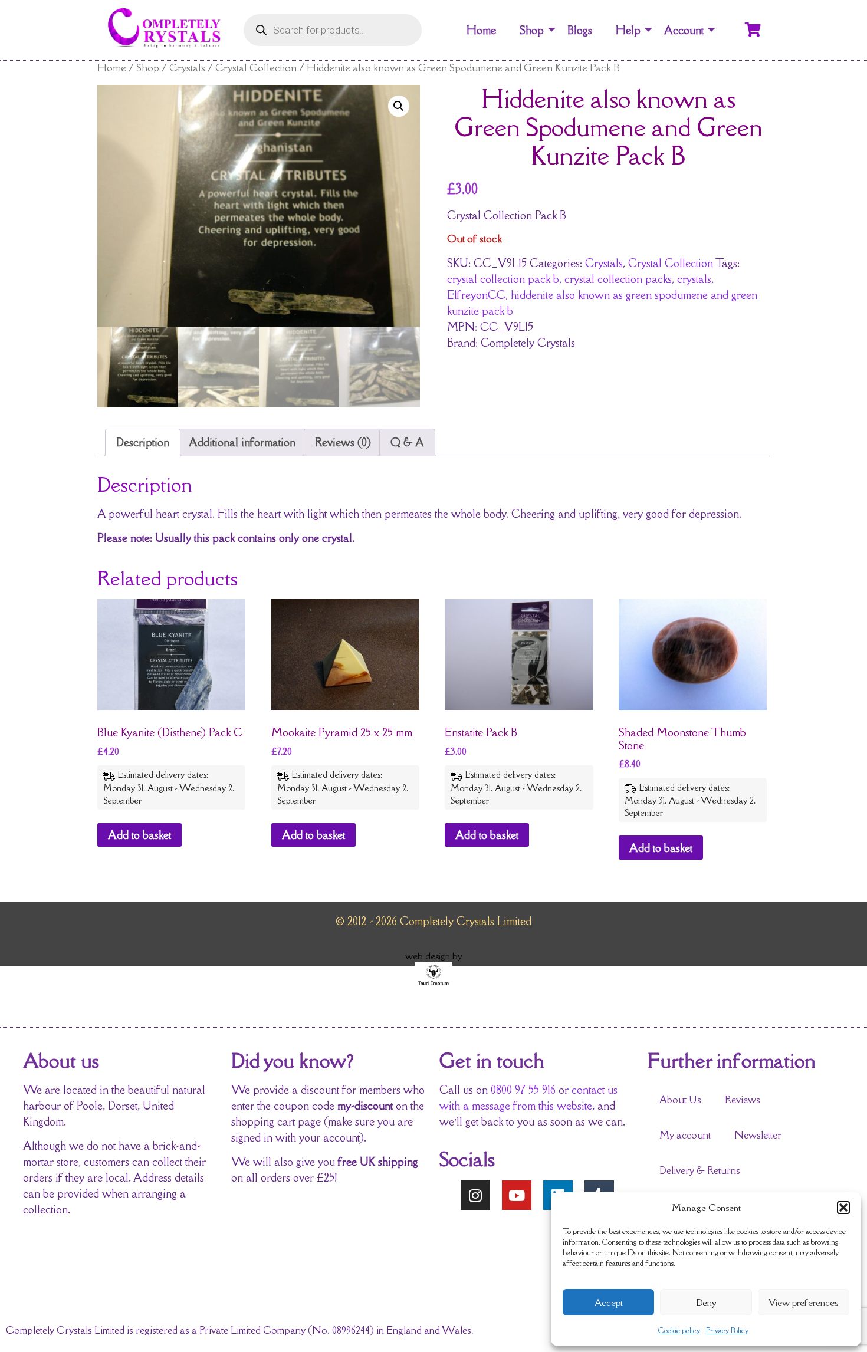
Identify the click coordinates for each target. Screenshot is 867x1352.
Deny (706, 1302)
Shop (532, 30)
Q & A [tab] (407, 442)
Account (684, 30)
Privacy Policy (727, 1330)
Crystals (187, 67)
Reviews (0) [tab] (343, 442)
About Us (680, 1099)
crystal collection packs (618, 279)
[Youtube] (516, 1195)
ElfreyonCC (476, 295)
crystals (694, 279)
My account (685, 1135)
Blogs (579, 30)
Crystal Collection (256, 67)
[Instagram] (475, 1195)
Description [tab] (142, 442)
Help (628, 30)
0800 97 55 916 (523, 1090)
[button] (843, 1207)
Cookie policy (679, 1330)
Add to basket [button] (139, 835)
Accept (609, 1302)
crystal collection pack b (503, 279)
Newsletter (757, 1135)
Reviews (742, 1099)
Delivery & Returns (699, 1170)
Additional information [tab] (242, 442)
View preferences (803, 1302)
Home (481, 30)
